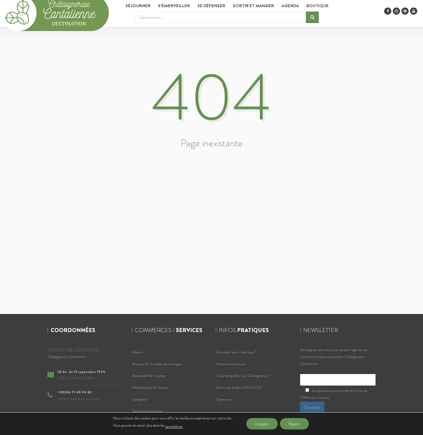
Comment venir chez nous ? (236, 352)
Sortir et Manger (253, 6)
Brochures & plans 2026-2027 (239, 387)
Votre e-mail (309, 370)
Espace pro (224, 399)
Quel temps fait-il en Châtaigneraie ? (243, 375)
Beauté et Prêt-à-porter (148, 375)
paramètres (173, 426)
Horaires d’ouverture (230, 364)
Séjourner (137, 6)
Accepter (262, 424)
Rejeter (294, 424)
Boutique (317, 6)
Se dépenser (211, 6)
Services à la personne (147, 411)
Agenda (290, 6)
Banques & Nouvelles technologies (156, 364)
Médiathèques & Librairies (150, 387)
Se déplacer (140, 399)
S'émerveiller (174, 6)
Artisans (137, 352)
